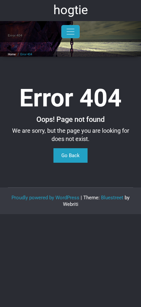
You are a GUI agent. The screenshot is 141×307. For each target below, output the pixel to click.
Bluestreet (112, 198)
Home (12, 54)
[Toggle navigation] (70, 31)
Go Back (70, 155)
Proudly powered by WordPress (45, 198)
